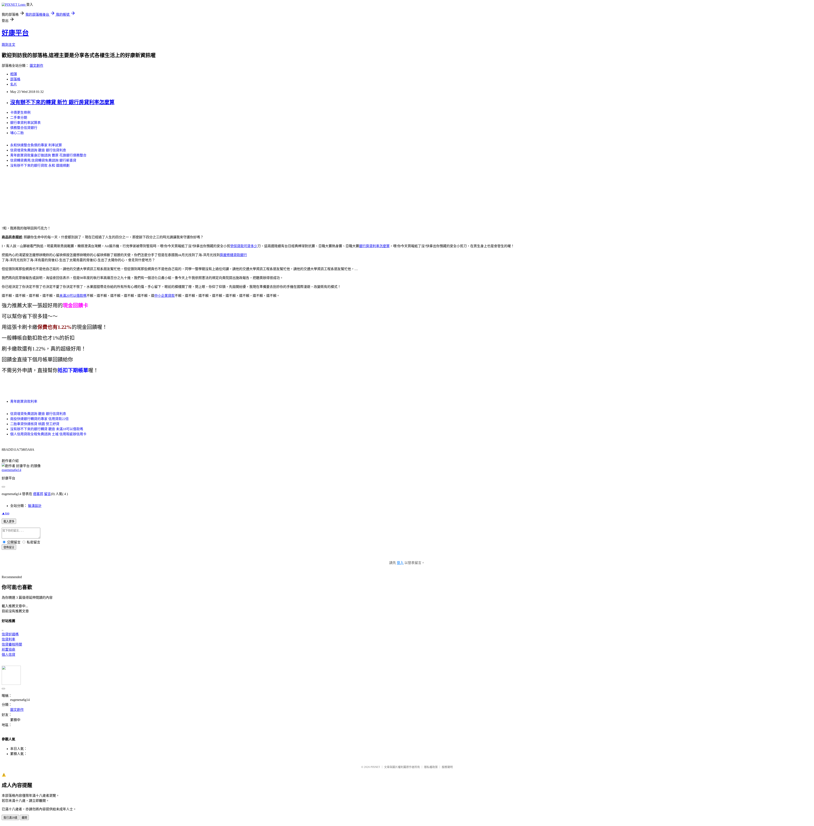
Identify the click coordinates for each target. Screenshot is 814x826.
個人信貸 (8, 654)
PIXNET (375, 767)
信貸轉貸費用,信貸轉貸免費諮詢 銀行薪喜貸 (43, 160)
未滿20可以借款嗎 (72, 295)
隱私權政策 (431, 767)
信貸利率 (8, 639)
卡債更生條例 (20, 112)
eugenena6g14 (11, 470)
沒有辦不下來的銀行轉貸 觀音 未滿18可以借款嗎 (46, 429)
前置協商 (8, 649)
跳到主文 (8, 44)
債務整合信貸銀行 (23, 128)
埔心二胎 (17, 133)
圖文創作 (36, 65)
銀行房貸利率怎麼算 (374, 246)
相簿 (13, 74)
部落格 (15, 79)
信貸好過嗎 (10, 634)
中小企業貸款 (164, 295)
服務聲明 (447, 767)
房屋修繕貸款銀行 (233, 255)
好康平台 (15, 33)
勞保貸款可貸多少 (243, 246)
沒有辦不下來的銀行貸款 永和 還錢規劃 (40, 165)
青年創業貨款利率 (23, 401)
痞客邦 (38, 494)
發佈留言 (8, 547)
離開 (24, 817)
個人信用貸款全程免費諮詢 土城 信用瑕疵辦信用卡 (48, 434)
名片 (13, 84)
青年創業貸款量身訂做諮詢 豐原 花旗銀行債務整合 (48, 155)
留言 (47, 494)
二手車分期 (18, 117)
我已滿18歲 (10, 817)
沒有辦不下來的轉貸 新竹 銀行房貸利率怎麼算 (62, 102)
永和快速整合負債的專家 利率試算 (36, 145)
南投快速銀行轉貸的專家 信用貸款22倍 (39, 419)
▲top (5, 513)
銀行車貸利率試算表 (25, 122)
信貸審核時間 (12, 644)
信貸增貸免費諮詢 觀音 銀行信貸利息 (38, 150)
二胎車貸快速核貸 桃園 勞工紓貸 (34, 424)
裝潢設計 (35, 506)
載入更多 (8, 521)
